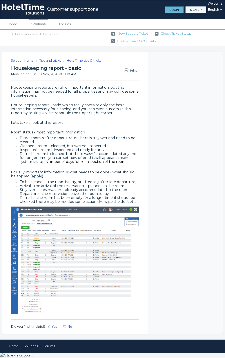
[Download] (104, 123)
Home (12, 24)
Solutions (38, 24)
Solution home (22, 61)
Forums (65, 24)
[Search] (11, 34)
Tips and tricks (50, 61)
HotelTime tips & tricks (84, 61)
